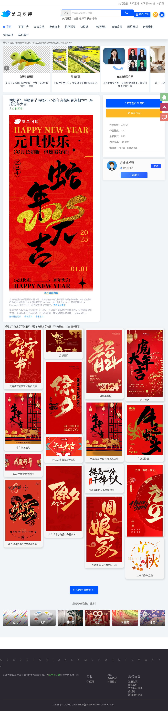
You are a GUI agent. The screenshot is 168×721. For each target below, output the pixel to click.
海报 (12, 42)
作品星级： (115, 125)
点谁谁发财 (18, 108)
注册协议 (132, 681)
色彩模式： (115, 136)
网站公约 (132, 684)
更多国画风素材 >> (84, 589)
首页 (8, 26)
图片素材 (132, 26)
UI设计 (84, 26)
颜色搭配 (112, 678)
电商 (97, 622)
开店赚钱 (134, 175)
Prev (6, 68)
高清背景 (117, 26)
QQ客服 (90, 681)
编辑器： (114, 147)
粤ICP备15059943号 (88, 704)
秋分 (89, 18)
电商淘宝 (54, 26)
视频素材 (8, 35)
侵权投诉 (28, 317)
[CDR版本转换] (161, 14)
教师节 (82, 18)
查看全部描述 (59, 305)
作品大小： (115, 142)
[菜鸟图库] (18, 14)
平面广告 (23, 26)
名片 (43, 622)
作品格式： (115, 130)
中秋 (94, 18)
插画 (152, 622)
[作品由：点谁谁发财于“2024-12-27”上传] (112, 165)
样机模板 (23, 35)
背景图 (125, 622)
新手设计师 (54, 675)
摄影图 (70, 622)
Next (160, 68)
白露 (76, 18)
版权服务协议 (15, 317)
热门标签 (123, 3)
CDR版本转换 (148, 3)
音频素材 (148, 26)
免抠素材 (101, 26)
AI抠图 (160, 3)
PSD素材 (134, 3)
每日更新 (112, 681)
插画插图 (70, 26)
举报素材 (39, 317)
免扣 (15, 622)
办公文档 (39, 26)
